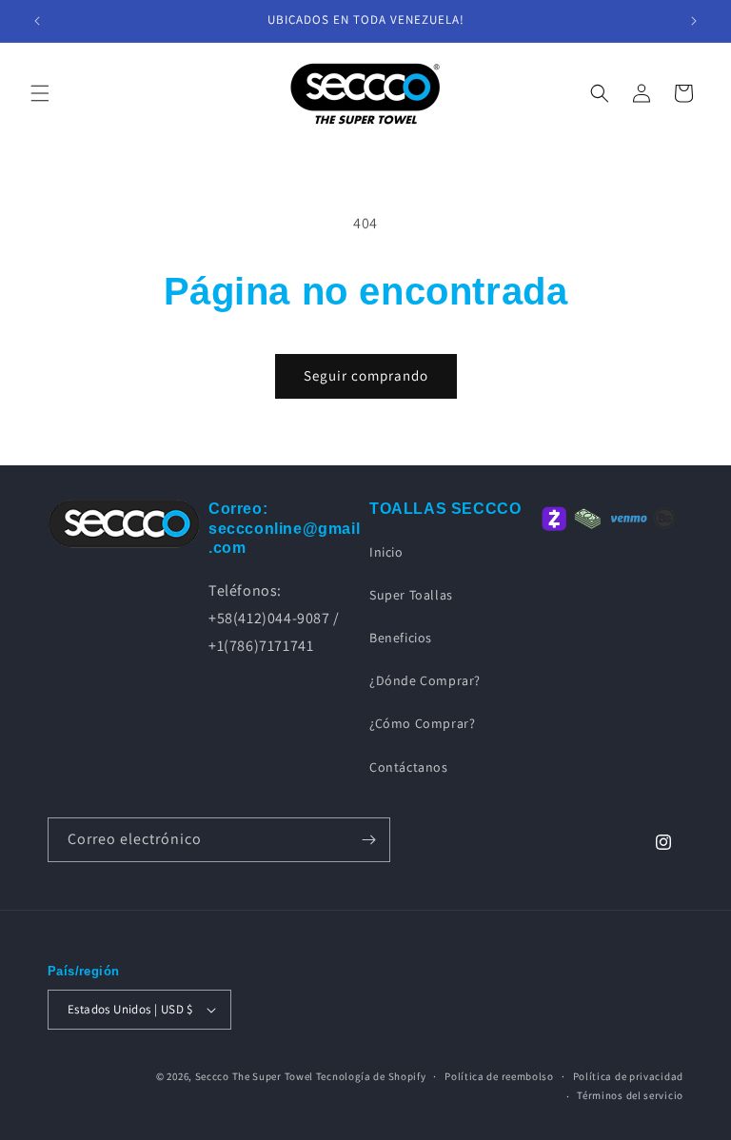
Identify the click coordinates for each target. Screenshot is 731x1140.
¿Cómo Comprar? (422, 723)
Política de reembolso (499, 1076)
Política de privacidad (628, 1076)
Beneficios (400, 637)
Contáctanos (408, 767)
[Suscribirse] (368, 839)
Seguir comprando (366, 375)
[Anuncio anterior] (37, 21)
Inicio (386, 551)
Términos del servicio (630, 1095)
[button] (40, 93)
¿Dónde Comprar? (425, 680)
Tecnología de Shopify (371, 1076)
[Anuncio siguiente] (694, 21)
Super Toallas (411, 594)
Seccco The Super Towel (254, 1076)
